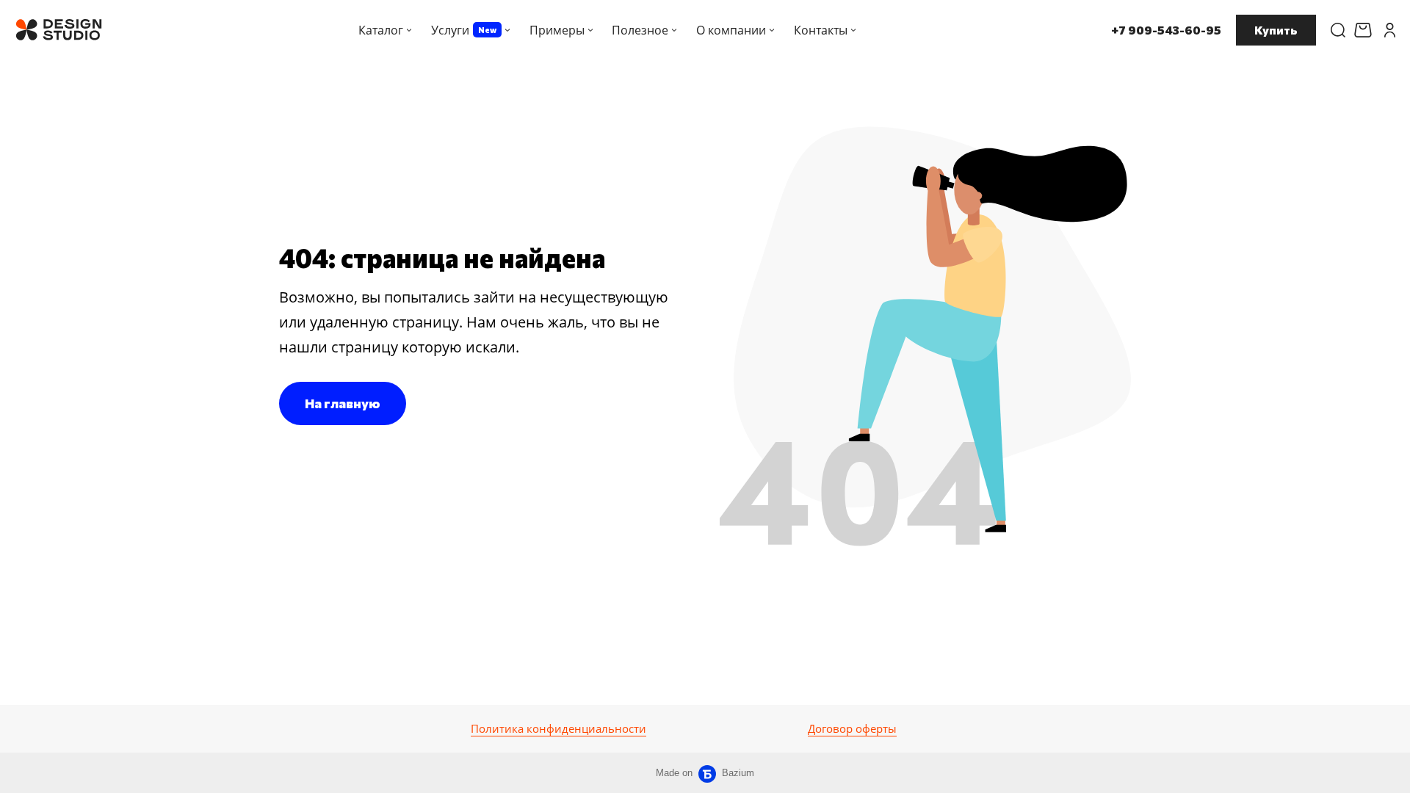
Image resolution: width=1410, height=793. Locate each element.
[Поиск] (1338, 30)
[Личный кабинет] (1389, 30)
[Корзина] (1364, 30)
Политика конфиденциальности (558, 728)
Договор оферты (852, 728)
